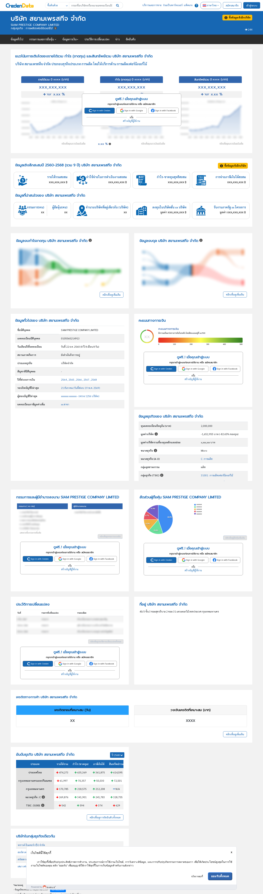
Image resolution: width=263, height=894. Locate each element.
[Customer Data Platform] (131, 887)
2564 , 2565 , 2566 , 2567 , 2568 (79, 379)
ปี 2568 (116, 755)
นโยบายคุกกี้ (197, 876)
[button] (117, 5)
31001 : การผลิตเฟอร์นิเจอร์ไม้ (217, 475)
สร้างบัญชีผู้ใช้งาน (131, 120)
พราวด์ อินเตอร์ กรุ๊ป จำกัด (31, 845)
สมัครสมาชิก (232, 5)
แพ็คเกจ (188, 5)
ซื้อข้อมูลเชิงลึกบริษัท (239, 17)
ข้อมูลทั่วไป (17, 39)
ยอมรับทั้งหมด (220, 876)
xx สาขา (65, 404)
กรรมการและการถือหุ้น (42, 39)
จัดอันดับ (131, 39)
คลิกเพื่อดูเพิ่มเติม (112, 294)
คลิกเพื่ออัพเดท (58, 890)
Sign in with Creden (101, 110)
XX (72, 720)
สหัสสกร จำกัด (25, 859)
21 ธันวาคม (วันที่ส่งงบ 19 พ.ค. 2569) (80, 387)
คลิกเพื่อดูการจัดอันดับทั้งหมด (105, 817)
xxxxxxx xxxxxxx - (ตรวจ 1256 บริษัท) (80, 396)
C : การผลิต (207, 458)
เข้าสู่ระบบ (251, 5)
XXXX (190, 720)
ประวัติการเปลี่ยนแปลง (96, 39)
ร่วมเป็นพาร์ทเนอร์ (172, 5)
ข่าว (117, 39)
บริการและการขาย (152, 5)
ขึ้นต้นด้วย (52, 5)
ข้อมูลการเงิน (69, 39)
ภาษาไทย (211, 5)
